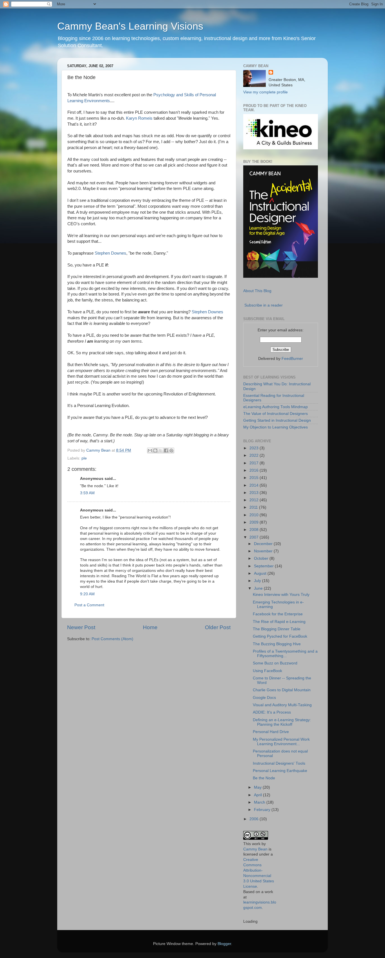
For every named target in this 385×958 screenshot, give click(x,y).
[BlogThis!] (155, 450)
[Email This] (150, 450)
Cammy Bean (99, 450)
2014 (254, 485)
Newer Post (81, 627)
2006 (254, 819)
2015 (254, 478)
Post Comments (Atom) (112, 639)
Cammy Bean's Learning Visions (130, 26)
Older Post (218, 627)
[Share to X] (160, 450)
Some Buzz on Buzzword (275, 663)
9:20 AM (87, 594)
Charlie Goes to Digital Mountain (282, 690)
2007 (254, 537)
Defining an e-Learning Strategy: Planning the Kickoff (282, 722)
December (264, 544)
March (260, 802)
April (258, 795)
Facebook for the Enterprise (278, 614)
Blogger (224, 944)
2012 (254, 500)
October (261, 558)
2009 (254, 522)
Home (150, 627)
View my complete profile (265, 92)
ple (84, 458)
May (258, 787)
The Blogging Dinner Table (276, 629)
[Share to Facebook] (166, 450)
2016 (254, 470)
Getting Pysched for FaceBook (280, 636)
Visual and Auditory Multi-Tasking (282, 705)
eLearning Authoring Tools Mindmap (275, 407)
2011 (254, 507)
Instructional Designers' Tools (279, 763)
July (258, 581)
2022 (254, 455)
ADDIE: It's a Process (272, 712)
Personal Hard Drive (271, 732)
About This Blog (257, 291)
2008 (254, 530)
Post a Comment (89, 605)
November (264, 551)
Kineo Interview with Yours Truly (281, 594)
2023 (254, 448)
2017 (254, 463)
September (264, 566)
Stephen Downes (110, 253)
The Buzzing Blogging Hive (277, 644)
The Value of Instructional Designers (275, 414)
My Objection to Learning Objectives (275, 427)
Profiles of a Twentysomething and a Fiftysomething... (285, 653)
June (259, 588)
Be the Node (264, 778)
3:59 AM (87, 493)
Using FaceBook (267, 671)
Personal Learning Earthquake (280, 771)
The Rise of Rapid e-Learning (279, 622)
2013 (254, 493)
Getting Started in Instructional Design (277, 420)
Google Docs (264, 697)
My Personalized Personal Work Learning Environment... (281, 741)
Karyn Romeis (139, 118)
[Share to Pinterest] (171, 450)
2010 (254, 515)
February (262, 810)
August (260, 573)
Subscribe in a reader (263, 305)
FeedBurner (292, 358)
